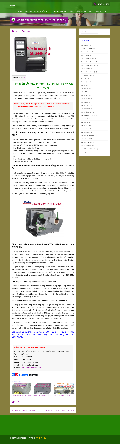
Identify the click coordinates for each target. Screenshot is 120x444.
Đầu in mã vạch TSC (87, 68)
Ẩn (24, 77)
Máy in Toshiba (85, 125)
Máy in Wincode (85, 132)
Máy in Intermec (85, 109)
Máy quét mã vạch (86, 142)
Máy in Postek (85, 119)
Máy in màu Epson (86, 112)
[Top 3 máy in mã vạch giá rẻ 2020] (21, 388)
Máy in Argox (84, 85)
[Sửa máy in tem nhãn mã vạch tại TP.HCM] (64, 388)
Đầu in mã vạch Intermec (88, 65)
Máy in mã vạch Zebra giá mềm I (36, 11)
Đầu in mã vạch (85, 55)
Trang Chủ (18, 11)
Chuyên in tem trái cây (87, 48)
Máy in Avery (84, 88)
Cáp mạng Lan (85, 45)
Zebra (83, 152)
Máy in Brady (84, 95)
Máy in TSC (17, 402)
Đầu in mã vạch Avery (87, 58)
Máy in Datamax (85, 102)
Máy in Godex (85, 105)
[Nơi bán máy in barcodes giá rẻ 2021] (42, 388)
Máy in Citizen (85, 99)
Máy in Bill (84, 92)
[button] (105, 11)
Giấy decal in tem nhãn (88, 75)
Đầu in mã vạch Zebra (87, 72)
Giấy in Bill (84, 78)
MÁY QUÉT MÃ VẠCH (59, 11)
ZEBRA (13, 5)
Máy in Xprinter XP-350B (88, 135)
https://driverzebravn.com (31, 368)
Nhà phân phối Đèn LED (88, 149)
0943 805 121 (103, 4)
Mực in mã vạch (85, 145)
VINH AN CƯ (41, 438)
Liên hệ (98, 11)
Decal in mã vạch (86, 52)
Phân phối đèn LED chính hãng (80, 11)
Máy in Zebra (85, 139)
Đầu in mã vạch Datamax (88, 62)
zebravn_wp (27, 31)
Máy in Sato (84, 122)
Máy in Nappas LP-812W (88, 115)
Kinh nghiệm (84, 82)
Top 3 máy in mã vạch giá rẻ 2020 (21, 395)
